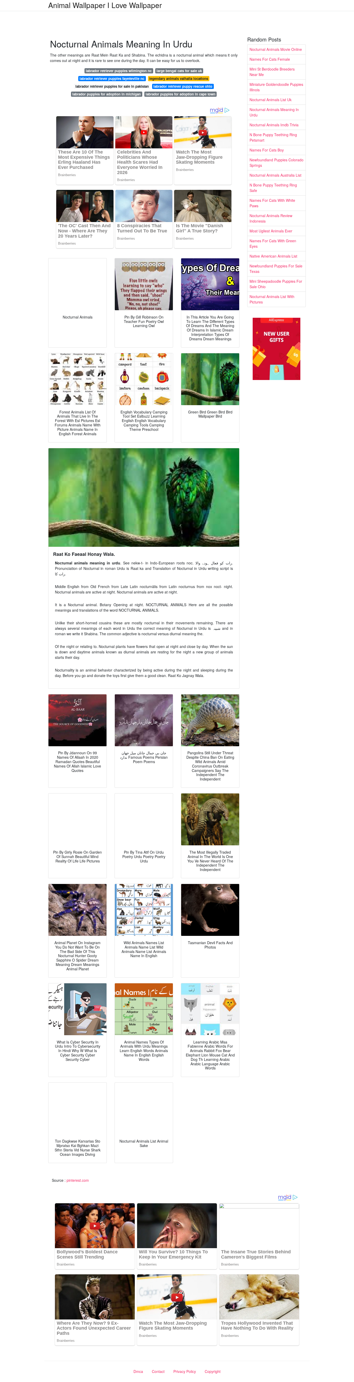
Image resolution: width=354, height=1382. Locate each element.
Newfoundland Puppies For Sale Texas (276, 268)
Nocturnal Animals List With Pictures (272, 299)
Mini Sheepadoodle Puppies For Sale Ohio (276, 284)
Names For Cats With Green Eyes (273, 243)
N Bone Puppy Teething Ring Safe (273, 187)
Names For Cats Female (270, 59)
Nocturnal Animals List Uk (271, 99)
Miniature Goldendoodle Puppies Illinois (276, 87)
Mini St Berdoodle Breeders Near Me (272, 71)
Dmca (138, 1371)
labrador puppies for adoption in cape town (180, 94)
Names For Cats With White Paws (272, 203)
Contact (158, 1371)
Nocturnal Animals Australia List (275, 175)
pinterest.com (78, 1180)
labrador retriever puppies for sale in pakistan (112, 86)
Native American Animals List (273, 256)
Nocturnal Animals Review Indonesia (271, 218)
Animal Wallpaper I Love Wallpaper (105, 5)
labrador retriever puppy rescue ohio (182, 86)
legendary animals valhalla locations (178, 78)
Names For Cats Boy (267, 150)
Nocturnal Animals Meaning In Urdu (274, 112)
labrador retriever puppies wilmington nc (119, 70)
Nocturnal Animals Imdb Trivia (274, 124)
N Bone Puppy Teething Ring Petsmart (273, 137)
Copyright (213, 1371)
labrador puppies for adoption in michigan (106, 94)
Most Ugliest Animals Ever (271, 230)
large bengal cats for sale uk (179, 70)
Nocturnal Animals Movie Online (276, 49)
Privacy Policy (184, 1371)
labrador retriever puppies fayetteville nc (112, 78)
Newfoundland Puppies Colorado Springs (276, 162)
